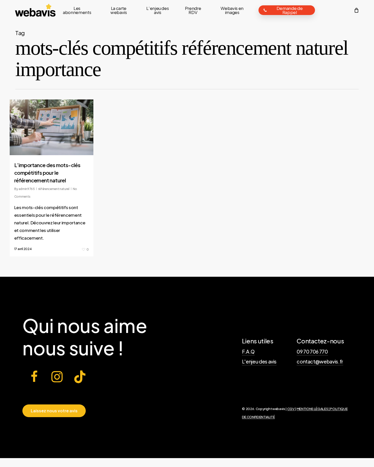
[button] (54, 410)
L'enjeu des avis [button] (259, 361)
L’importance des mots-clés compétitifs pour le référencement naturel (47, 172)
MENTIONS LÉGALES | (313, 408)
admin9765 (27, 189)
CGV (291, 408)
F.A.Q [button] (248, 351)
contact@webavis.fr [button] (320, 361)
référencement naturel (53, 189)
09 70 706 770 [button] (312, 351)
